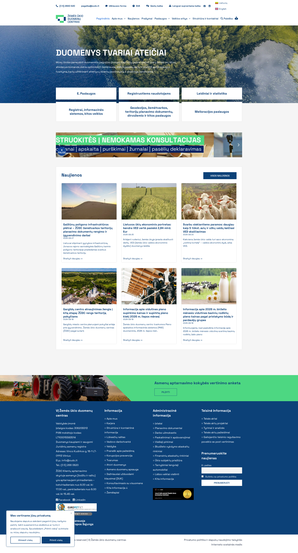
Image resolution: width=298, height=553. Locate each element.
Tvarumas (112, 460)
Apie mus (112, 418)
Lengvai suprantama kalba (186, 6)
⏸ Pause (62, 151)
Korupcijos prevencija (119, 455)
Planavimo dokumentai (168, 428)
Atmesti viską (25, 540)
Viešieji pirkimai (164, 442)
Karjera (111, 423)
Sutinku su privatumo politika (220, 476)
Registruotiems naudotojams (149, 93)
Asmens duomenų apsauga (122, 469)
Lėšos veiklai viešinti (167, 474)
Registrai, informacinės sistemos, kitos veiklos (86, 112)
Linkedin (80, 499)
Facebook (64, 499)
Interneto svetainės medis (226, 544)
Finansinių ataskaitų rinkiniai (172, 455)
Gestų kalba (158, 6)
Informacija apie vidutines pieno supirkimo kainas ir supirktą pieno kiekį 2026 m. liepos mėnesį (145, 312)
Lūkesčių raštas (116, 437)
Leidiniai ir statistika (212, 93)
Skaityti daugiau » (73, 258)
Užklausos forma (119, 6)
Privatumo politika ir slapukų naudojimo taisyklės (213, 540)
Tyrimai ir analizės (214, 428)
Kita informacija (164, 478)
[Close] (71, 513)
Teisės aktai (210, 418)
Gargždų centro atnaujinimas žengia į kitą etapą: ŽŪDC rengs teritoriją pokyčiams (88, 312)
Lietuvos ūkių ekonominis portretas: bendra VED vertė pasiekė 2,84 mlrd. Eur (147, 228)
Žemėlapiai (113, 492)
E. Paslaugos (86, 93)
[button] (124, 18)
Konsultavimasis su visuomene (125, 483)
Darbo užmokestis (165, 432)
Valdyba (111, 446)
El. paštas (206, 465)
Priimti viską (56, 540)
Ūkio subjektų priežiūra (168, 460)
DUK (139, 6)
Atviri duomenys (116, 464)
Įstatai (158, 423)
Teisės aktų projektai (216, 423)
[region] (40, 528)
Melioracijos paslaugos (212, 112)
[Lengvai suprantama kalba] (236, 18)
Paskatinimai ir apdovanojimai (172, 437)
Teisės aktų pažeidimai (217, 432)
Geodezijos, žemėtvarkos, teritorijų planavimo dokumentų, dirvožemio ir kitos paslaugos (149, 112)
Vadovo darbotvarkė (119, 441)
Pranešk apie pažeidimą (120, 451)
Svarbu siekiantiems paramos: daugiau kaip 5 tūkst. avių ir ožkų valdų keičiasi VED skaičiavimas (208, 228)
